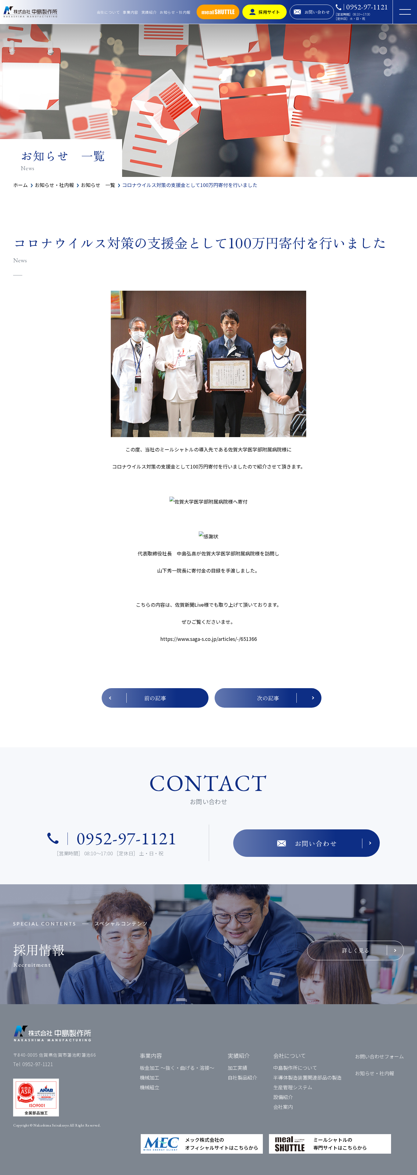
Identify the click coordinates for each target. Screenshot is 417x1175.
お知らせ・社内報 (175, 12)
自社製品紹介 (242, 1077)
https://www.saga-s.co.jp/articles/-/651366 (208, 638)
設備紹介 (283, 1097)
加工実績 (237, 1067)
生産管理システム (292, 1087)
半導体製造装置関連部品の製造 (307, 1077)
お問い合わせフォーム (379, 1056)
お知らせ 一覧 (98, 185)
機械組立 (149, 1087)
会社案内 (283, 1106)
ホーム (20, 185)
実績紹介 (149, 12)
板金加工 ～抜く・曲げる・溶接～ (177, 1067)
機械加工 (149, 1077)
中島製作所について (295, 1067)
